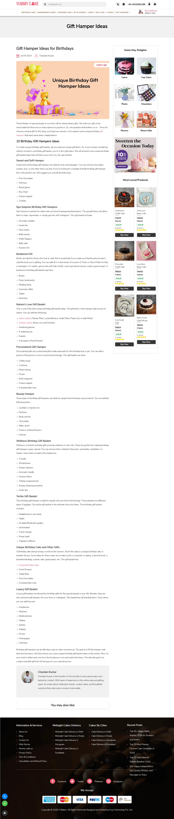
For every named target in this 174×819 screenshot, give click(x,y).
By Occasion (79, 12)
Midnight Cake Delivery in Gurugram (66, 742)
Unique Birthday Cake (29, 565)
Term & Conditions (27, 757)
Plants (110, 12)
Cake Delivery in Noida (101, 736)
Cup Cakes (146, 77)
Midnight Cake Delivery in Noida (69, 736)
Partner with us (26, 749)
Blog (21, 736)
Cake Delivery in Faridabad (103, 744)
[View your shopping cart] (155, 4)
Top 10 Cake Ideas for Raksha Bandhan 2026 (140, 759)
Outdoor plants (25, 323)
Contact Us (24, 740)
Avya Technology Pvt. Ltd (120, 810)
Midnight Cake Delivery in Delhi (69, 732)
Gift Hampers (122, 12)
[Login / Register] (149, 4)
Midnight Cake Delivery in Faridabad (66, 751)
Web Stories (24, 744)
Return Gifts (146, 131)
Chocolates (146, 104)
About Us (23, 732)
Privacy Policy (25, 753)
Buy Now (124, 235)
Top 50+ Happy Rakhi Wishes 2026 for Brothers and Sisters (142, 735)
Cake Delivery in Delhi (101, 732)
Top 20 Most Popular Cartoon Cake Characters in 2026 (142, 748)
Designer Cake (65, 12)
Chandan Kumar (46, 56)
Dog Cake (100, 12)
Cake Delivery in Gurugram (103, 740)
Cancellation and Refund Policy (33, 761)
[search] (45, 4)
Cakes (90, 12)
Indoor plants (25, 318)
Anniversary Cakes (46, 12)
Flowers (124, 131)
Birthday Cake (28, 12)
